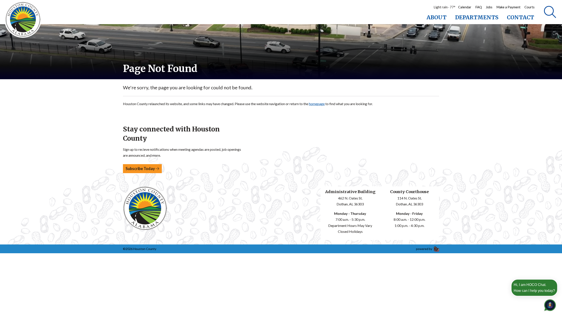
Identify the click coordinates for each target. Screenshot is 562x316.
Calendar (464, 7)
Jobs (489, 7)
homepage (317, 104)
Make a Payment (508, 7)
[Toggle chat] (549, 304)
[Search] (550, 12)
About (437, 17)
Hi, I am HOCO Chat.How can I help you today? (534, 288)
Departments (476, 17)
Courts (529, 7)
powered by (424, 249)
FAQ (478, 7)
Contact (520, 17)
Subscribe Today (141, 168)
